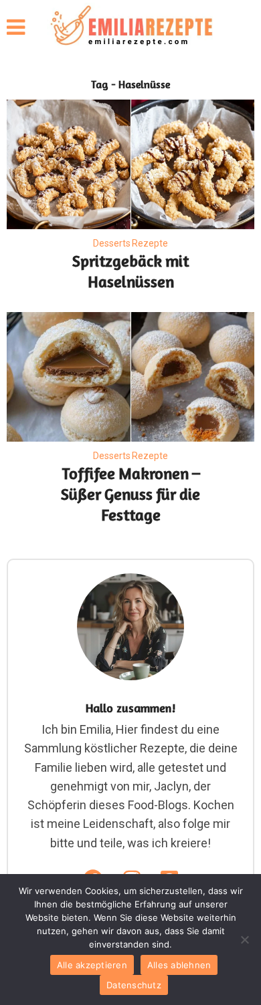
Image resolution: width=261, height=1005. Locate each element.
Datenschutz (133, 985)
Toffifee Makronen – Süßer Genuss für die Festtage (130, 494)
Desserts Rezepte (130, 243)
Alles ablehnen (179, 965)
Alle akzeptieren (92, 965)
